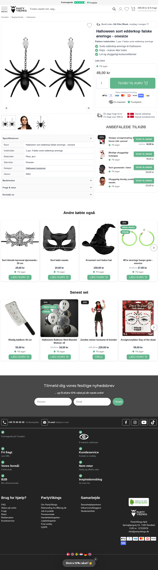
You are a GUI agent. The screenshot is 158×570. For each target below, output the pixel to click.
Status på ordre (8, 508)
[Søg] (114, 9)
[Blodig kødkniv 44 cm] (20, 318)
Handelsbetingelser (50, 517)
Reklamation (7, 517)
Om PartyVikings (49, 504)
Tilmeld (118, 401)
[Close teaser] (95, 559)
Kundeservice (8, 520)
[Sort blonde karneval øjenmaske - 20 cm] (20, 238)
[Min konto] (121, 9)
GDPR (44, 527)
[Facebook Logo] (126, 422)
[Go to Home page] (18, 9)
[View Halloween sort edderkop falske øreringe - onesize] (8, 122)
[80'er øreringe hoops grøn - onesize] (138, 238)
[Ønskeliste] (127, 9)
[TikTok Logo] (153, 422)
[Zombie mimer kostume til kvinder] (99, 318)
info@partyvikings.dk (139, 531)
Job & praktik (47, 511)
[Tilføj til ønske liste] (89, 25)
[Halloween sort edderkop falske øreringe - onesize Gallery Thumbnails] (24, 122)
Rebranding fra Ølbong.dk (53, 508)
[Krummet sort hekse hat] (99, 238)
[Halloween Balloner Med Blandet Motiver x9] (59, 318)
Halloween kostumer (36, 168)
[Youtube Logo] (144, 422)
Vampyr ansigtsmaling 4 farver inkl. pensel (121, 139)
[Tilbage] (6, 108)
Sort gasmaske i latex (120, 167)
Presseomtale (47, 514)
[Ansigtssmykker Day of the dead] (138, 318)
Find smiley (46, 524)
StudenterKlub (88, 511)
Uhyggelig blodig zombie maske (122, 181)
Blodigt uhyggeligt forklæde (118, 154)
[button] (79, 563)
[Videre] (88, 108)
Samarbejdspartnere (91, 504)
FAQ (3, 504)
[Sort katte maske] (59, 238)
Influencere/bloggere (91, 508)
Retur (4, 514)
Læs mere (100, 60)
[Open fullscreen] (47, 67)
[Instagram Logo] (135, 422)
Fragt (3, 511)
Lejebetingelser (48, 520)
